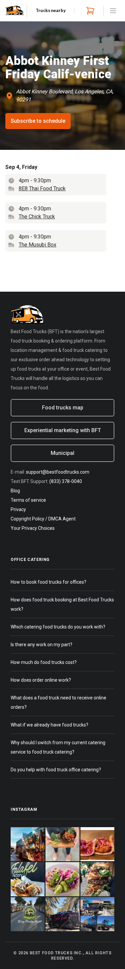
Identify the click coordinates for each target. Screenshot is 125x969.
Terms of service (28, 500)
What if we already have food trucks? (49, 725)
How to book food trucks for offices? (48, 582)
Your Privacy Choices (33, 528)
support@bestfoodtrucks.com (57, 472)
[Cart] (89, 10)
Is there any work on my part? (41, 644)
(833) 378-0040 (65, 481)
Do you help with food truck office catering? (56, 769)
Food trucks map (62, 407)
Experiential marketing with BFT (62, 430)
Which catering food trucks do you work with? (58, 626)
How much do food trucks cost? (44, 662)
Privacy (18, 509)
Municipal (62, 453)
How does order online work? (41, 680)
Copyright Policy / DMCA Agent (43, 518)
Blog (15, 490)
